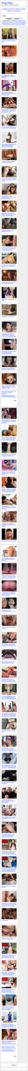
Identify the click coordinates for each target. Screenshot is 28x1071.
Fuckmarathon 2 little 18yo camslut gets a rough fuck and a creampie (8, 594)
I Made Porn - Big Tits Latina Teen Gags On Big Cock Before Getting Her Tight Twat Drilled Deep (9, 956)
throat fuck (18, 23)
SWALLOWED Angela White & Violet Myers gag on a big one (9, 818)
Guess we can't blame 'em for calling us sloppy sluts (9, 938)
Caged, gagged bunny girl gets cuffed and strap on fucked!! (8, 559)
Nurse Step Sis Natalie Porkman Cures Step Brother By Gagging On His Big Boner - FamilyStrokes (9, 1025)
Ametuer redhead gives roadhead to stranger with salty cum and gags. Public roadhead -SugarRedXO (9, 680)
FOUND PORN (14, 9)
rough (23, 20)
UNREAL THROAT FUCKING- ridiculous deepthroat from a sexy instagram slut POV (9, 490)
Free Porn (7, 3)
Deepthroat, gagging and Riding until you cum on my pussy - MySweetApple (9, 214)
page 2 (14, 1065)
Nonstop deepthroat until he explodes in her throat (9, 455)
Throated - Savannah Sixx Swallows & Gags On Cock (8, 369)
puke (13, 22)
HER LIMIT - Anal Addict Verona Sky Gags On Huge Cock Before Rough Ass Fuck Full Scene (8, 974)
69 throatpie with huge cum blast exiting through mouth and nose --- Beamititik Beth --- (9, 767)
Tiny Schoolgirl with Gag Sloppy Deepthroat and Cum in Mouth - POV (9, 387)
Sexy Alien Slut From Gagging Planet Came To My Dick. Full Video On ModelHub (9, 197)
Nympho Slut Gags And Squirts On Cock (8, 231)
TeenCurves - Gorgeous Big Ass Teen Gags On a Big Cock (9, 266)
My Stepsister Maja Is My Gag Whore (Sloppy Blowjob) (9, 396)
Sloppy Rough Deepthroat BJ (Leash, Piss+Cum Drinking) (9, 127)
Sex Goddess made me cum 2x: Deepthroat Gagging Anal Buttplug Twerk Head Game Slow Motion (9, 715)
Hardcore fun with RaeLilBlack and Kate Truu (8, 610)
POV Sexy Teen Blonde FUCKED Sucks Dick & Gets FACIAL (9, 525)
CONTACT (17, 11)
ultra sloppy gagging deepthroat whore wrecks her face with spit (9, 93)
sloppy (23, 24)
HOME (4, 9)
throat (13, 23)
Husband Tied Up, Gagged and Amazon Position (8, 162)
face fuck (13, 24)
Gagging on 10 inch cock (8, 316)
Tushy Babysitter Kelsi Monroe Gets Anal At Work (8, 1050)
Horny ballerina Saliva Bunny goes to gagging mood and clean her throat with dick (9, 438)
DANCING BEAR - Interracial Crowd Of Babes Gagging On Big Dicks (9, 421)
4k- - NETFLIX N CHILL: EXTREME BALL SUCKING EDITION (8, 76)
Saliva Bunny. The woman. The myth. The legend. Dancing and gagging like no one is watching (9, 749)
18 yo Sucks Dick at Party (8, 57)
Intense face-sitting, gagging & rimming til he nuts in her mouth (9, 180)
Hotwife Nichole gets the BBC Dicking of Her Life (8, 662)
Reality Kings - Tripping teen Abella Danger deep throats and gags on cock (9, 111)
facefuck (9, 23)
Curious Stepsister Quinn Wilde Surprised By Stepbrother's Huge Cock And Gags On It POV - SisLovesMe (8, 992)
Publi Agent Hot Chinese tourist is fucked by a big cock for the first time (8, 835)
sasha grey (18, 22)
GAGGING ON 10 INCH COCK (9, 541)
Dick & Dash (5, 920)
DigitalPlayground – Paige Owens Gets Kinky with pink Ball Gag (9, 507)
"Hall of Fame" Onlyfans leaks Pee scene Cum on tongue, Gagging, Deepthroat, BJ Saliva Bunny (9, 1008)
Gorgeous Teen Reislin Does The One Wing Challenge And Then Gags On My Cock (9, 853)
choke (8, 24)
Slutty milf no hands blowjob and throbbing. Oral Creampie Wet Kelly (9, 352)
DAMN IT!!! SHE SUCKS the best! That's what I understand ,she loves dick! (9, 1042)
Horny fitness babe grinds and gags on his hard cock (8, 645)
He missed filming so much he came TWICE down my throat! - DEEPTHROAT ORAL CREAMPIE (9, 698)
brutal (9, 22)
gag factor (18, 24)
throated (4, 23)
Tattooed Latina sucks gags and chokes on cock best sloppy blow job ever (9, 249)
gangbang (13, 20)
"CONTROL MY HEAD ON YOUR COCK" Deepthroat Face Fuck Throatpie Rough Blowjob (9, 335)
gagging (23, 22)
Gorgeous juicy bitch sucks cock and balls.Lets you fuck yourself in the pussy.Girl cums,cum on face (9, 905)
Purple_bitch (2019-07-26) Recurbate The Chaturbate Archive (8, 473)
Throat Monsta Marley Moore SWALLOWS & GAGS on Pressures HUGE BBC (9, 145)
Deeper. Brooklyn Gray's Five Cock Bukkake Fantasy (9, 283)
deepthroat (5, 22)
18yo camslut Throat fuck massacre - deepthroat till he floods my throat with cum (9, 576)
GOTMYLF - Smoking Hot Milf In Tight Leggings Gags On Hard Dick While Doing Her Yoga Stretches (9, 870)
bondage (19, 20)
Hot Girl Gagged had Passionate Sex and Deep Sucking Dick (8, 801)
